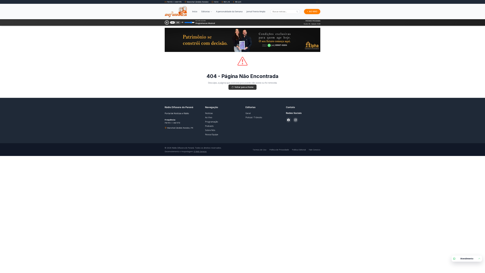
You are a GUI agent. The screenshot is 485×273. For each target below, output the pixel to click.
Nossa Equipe (211, 134)
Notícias (209, 113)
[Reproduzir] (167, 22)
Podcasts (209, 126)
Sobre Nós (210, 130)
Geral (248, 113)
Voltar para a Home (244, 87)
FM (172, 22)
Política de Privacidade (279, 149)
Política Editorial (299, 149)
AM (178, 22)
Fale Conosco (314, 149)
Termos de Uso (259, 149)
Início (194, 11)
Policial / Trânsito (254, 117)
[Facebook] (317, 2)
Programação (211, 121)
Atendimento (466, 258)
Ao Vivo (208, 117)
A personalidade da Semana (229, 11)
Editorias (205, 11)
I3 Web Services (200, 151)
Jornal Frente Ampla (256, 11)
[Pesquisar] (297, 11)
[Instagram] (319, 2)
